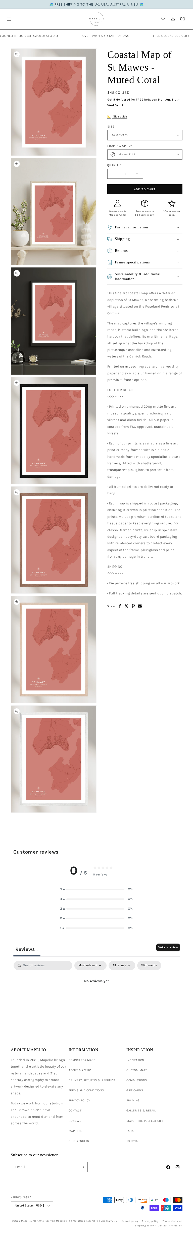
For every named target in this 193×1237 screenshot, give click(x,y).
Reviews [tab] (26, 949)
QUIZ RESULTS (79, 1141)
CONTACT (75, 1110)
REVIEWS (75, 1121)
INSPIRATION (135, 1060)
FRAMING (132, 1100)
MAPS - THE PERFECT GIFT (144, 1121)
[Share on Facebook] (120, 606)
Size (111, 126)
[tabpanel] (96, 998)
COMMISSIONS (136, 1080)
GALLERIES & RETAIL (141, 1110)
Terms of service (172, 1221)
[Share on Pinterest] (133, 606)
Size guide (119, 116)
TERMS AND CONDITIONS (86, 1090)
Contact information (170, 1225)
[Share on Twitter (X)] (126, 606)
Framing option (120, 145)
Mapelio (26, 1220)
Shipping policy (144, 1225)
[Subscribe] (82, 1167)
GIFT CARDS (134, 1090)
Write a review (168, 947)
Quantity (114, 165)
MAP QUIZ (76, 1131)
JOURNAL (132, 1141)
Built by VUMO (109, 1220)
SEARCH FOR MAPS (82, 1060)
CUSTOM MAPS (137, 1070)
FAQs (129, 1131)
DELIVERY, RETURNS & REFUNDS (92, 1080)
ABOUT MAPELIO (80, 1070)
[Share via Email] (140, 606)
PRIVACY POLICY (79, 1100)
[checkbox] (149, 965)
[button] (9, 18)
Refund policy (129, 1221)
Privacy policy (150, 1221)
